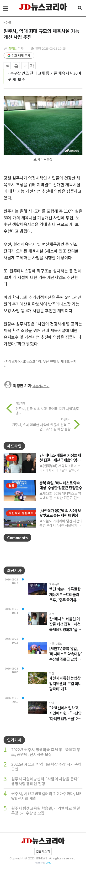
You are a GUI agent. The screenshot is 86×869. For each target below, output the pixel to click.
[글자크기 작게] (25, 65)
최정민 (12, 48)
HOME (7, 22)
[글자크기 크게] (32, 65)
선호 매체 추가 (20, 55)
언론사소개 (43, 851)
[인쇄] (16, 65)
